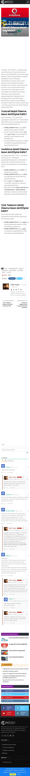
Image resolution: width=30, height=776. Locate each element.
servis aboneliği (12, 270)
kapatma (21, 268)
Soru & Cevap (7, 664)
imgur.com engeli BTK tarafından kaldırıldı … (15, 673)
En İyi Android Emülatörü (16, 657)
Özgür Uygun (12, 477)
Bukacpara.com (7, 762)
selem (15, 479)
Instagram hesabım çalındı (10, 671)
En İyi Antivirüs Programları (17, 650)
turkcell (3, 272)
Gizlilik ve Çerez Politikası (10, 744)
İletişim (5, 753)
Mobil (4, 20)
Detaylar (19, 774)
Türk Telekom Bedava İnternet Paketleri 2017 (8, 304)
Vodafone (9, 272)
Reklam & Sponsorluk (9, 750)
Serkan (15, 614)
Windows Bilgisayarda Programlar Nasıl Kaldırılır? (22, 305)
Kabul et (13, 774)
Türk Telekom (20, 270)
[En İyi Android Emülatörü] (4, 658)
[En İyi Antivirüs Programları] (4, 652)
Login (2, 444)
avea (6, 268)
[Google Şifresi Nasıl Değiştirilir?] (4, 646)
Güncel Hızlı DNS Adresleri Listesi (19, 638)
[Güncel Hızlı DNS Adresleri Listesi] (4, 639)
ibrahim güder (17, 530)
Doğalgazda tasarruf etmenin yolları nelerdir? (16, 669)
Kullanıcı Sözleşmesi (9, 747)
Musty (15, 582)
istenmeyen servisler (13, 268)
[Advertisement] (15, 53)
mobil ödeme (4, 270)
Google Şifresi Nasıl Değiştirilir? (18, 644)
